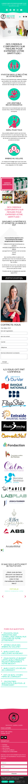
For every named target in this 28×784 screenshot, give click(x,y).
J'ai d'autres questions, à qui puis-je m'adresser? (13, 683)
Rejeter (11, 781)
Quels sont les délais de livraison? (14, 669)
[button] (20, 16)
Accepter (5, 781)
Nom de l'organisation (7, 331)
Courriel (3, 342)
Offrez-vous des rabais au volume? (11, 646)
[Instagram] (17, 10)
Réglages (18, 781)
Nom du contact (5, 336)
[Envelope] (5, 737)
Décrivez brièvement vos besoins (10, 353)
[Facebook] (7, 10)
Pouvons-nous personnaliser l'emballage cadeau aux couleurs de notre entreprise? (14, 636)
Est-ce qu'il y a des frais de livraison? (12, 676)
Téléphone (4, 347)
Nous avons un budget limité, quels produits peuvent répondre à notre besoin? (14, 661)
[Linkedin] (14, 10)
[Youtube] (21, 10)
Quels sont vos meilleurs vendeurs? (12, 652)
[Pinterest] (10, 10)
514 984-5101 (6, 328)
